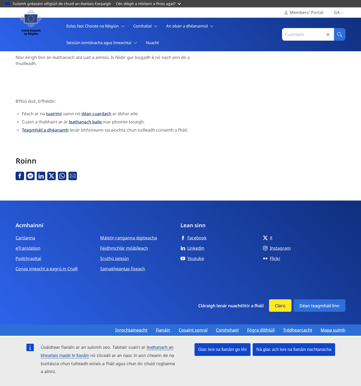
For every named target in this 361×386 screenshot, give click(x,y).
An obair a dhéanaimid (187, 26)
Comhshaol (227, 330)
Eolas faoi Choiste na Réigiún (92, 26)
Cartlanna (25, 238)
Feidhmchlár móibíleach (124, 248)
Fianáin (163, 330)
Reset (328, 34)
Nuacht (152, 42)
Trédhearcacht (297, 330)
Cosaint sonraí (193, 330)
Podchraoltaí (28, 258)
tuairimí (54, 114)
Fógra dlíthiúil (261, 330)
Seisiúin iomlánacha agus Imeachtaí (98, 42)
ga (337, 12)
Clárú (280, 306)
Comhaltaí (142, 26)
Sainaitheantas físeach (122, 269)
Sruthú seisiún (114, 258)
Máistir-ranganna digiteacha (128, 238)
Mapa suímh (333, 330)
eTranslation (28, 248)
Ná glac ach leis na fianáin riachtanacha (293, 349)
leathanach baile (86, 122)
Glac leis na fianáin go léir (222, 349)
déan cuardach (96, 114)
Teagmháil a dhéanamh (45, 130)
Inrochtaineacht (131, 330)
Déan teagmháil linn (319, 306)
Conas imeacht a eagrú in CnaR (47, 269)
